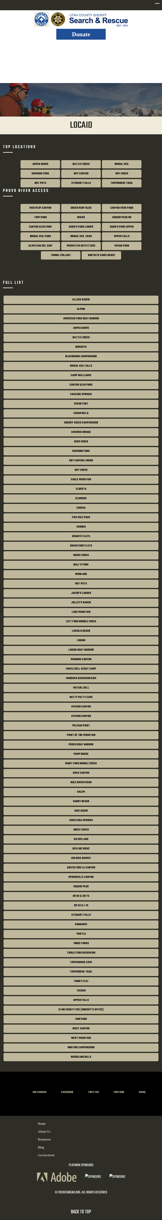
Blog (41, 1147)
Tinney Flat (81, 981)
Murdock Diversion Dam (81, 678)
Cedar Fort (81, 404)
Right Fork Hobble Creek (81, 763)
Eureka (81, 508)
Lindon (81, 640)
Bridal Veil (122, 164)
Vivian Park (121, 246)
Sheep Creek (81, 830)
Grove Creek (81, 555)
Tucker (81, 990)
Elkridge (81, 498)
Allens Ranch (81, 299)
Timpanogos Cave (81, 962)
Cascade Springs (81, 394)
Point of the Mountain (81, 735)
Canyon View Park (121, 208)
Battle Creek (81, 164)
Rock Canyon (81, 773)
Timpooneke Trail (121, 183)
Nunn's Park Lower (81, 227)
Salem (81, 792)
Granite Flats (81, 536)
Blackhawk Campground (81, 356)
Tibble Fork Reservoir (81, 953)
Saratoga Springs (81, 820)
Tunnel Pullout (61, 255)
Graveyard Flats (81, 546)
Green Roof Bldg (81, 208)
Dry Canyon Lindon (81, 460)
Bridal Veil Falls (81, 366)
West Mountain (81, 1038)
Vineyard (81, 1019)
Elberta (81, 489)
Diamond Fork (40, 173)
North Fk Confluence (101, 255)
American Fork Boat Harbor (81, 318)
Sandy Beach (81, 801)
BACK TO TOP (81, 1212)
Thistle (81, 934)
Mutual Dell (81, 688)
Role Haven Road (81, 782)
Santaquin (81, 811)
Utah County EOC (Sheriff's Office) (81, 1009)
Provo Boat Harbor (81, 744)
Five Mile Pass (81, 517)
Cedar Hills (81, 413)
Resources (44, 1139)
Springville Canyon (81, 877)
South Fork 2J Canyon (81, 867)
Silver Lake (81, 839)
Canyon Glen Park (40, 227)
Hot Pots (40, 183)
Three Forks (81, 943)
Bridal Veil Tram (81, 236)
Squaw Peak (81, 886)
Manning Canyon (81, 659)
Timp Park (40, 217)
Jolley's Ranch (81, 602)
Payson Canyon (81, 706)
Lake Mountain (81, 612)
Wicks (81, 217)
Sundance (81, 924)
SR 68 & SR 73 (81, 896)
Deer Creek (81, 441)
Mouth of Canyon (40, 208)
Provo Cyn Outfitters (81, 246)
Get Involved (46, 1155)
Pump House (81, 754)
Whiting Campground (81, 1047)
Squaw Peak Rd (121, 217)
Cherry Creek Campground (81, 422)
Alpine (81, 309)
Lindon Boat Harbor (81, 650)
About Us (44, 1131)
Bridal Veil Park (40, 236)
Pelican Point (81, 725)
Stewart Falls (81, 183)
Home (42, 1123)
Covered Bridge (81, 432)
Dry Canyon (81, 173)
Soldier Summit (81, 858)
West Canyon (81, 1028)
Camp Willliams (81, 375)
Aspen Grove (40, 164)
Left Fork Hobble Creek (81, 621)
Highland (81, 574)
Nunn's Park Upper (122, 227)
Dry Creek (121, 173)
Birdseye (81, 347)
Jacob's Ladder (81, 593)
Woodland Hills (81, 1057)
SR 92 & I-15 (81, 905)
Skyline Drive (81, 848)
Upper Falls (122, 236)
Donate (81, 34)
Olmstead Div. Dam (40, 246)
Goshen (81, 527)
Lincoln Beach (81, 631)
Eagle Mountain (81, 479)
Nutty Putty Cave (81, 697)
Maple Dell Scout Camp (81, 669)
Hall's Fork (81, 564)
